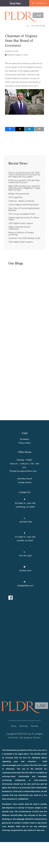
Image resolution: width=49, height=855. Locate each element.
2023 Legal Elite (15, 197)
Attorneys (23, 726)
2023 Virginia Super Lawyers (20, 223)
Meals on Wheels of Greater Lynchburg (21, 233)
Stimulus (37, 737)
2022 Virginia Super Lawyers (20, 242)
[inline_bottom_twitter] (19, 129)
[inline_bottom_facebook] (10, 129)
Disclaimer (24, 439)
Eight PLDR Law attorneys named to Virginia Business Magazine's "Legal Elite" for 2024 (24, 188)
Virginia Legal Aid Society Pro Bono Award (23, 219)
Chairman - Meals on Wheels (21, 201)
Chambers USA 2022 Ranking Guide (24, 238)
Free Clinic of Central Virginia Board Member (23, 209)
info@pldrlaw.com (25, 585)
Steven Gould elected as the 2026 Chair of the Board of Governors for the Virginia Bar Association (24, 175)
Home (13, 726)
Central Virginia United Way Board (23, 205)
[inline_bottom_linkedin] (29, 129)
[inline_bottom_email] (39, 129)
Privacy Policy (24, 443)
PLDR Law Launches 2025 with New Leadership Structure (23, 181)
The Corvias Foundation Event (21, 214)
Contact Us (41, 3)
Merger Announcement (18, 194)
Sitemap (34, 726)
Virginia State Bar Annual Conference (19, 228)
